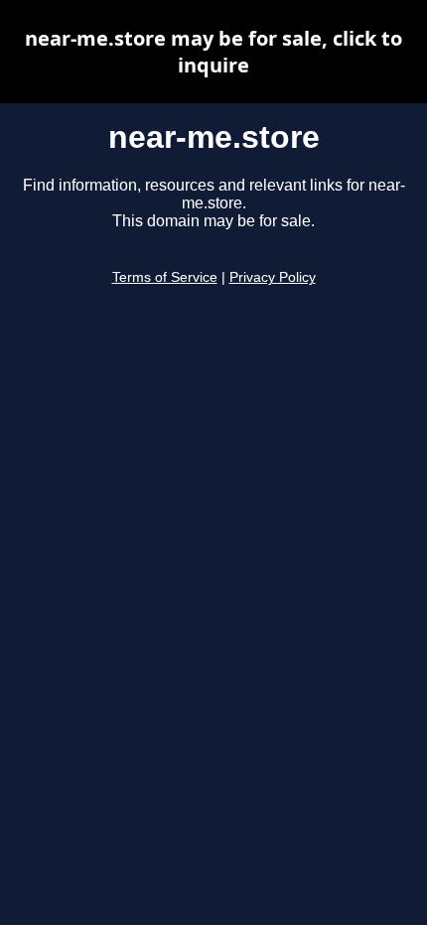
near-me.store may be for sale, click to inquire (213, 51)
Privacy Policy (272, 277)
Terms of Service (164, 277)
